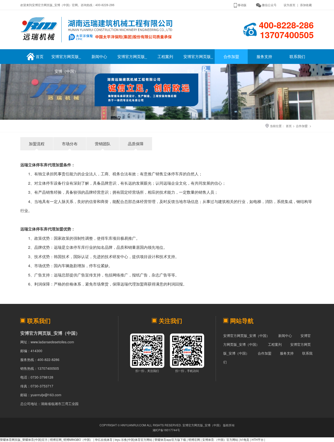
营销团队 (103, 143)
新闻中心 (99, 56)
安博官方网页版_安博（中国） (66, 59)
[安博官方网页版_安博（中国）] (98, 43)
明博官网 (194, 439)
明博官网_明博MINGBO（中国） (71, 439)
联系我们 (297, 56)
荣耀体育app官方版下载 (170, 439)
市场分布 (70, 143)
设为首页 (289, 5)
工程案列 (165, 56)
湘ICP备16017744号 (166, 430)
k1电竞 (244, 439)
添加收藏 (306, 5)
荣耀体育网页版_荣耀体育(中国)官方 (24, 439)
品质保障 (136, 143)
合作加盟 (231, 56)
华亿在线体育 (103, 439)
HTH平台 (258, 439)
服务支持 (264, 56)
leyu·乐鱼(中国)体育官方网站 (133, 439)
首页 (40, 56)
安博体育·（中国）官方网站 (220, 439)
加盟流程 (37, 143)
